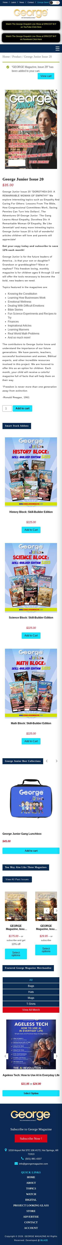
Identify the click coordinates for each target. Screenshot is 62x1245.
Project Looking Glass (31, 1205)
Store (31, 1211)
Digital (31, 1199)
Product (16, 56)
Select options (16, 954)
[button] (57, 761)
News (22, 2)
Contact (31, 2)
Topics (31, 1188)
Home (5, 2)
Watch (31, 1194)
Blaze (44, 1240)
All (31, 980)
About (31, 1182)
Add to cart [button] (31, 1093)
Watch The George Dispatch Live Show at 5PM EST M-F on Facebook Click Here (31, 37)
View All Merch (31, 1009)
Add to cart (22, 408)
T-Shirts (31, 1003)
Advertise (31, 1216)
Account (31, 1228)
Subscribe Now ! (31, 1138)
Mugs (31, 997)
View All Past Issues (17, 879)
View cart (46, 76)
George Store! (43, 2)
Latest (13, 2)
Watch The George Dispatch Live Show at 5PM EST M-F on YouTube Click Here (31, 25)
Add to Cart (31, 529)
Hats (31, 991)
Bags (31, 986)
